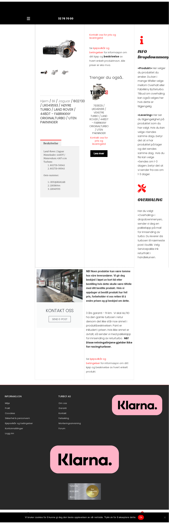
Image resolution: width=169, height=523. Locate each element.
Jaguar (64, 101)
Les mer (99, 153)
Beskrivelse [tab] (50, 143)
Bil (53, 101)
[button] (28, 18)
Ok (140, 517)
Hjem (44, 101)
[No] (164, 517)
